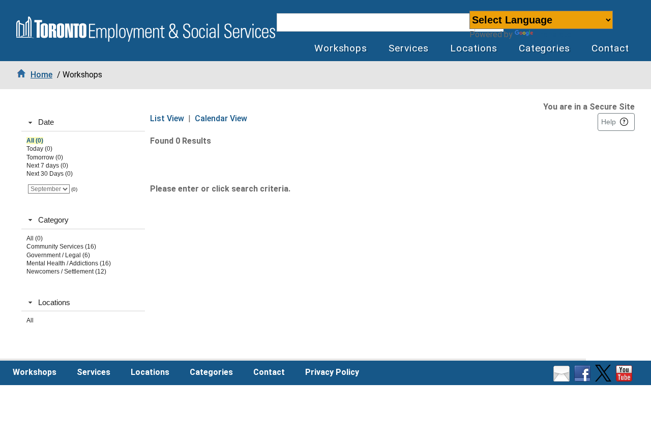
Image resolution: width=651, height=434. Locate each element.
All (30, 320)
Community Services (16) (61, 246)
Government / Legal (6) (58, 255)
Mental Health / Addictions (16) (68, 263)
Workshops (341, 48)
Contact (610, 48)
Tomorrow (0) (44, 157)
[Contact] (562, 379)
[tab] (83, 123)
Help (608, 122)
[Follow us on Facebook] (583, 379)
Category (53, 219)
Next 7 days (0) (47, 165)
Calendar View (221, 118)
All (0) (34, 140)
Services (409, 48)
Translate (553, 34)
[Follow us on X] (604, 379)
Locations (473, 48)
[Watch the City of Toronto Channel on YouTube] (625, 379)
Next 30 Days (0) (49, 173)
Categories (545, 48)
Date (46, 122)
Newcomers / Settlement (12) (66, 271)
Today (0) (39, 148)
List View (167, 118)
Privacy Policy (332, 372)
